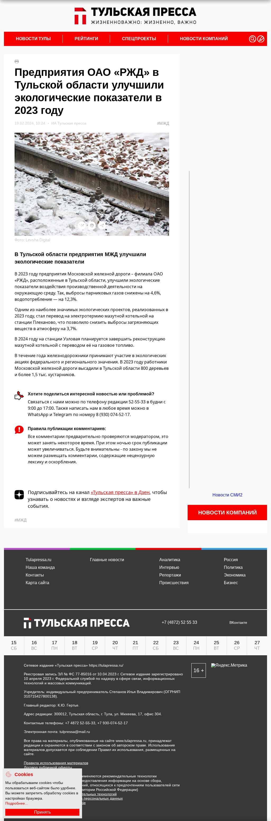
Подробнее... (16, 803)
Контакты (35, 575)
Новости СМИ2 (227, 495)
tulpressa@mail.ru (75, 732)
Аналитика (169, 559)
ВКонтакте (238, 623)
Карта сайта (37, 582)
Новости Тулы (33, 39)
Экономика (235, 575)
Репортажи (170, 575)
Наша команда (40, 567)
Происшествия (174, 582)
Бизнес (231, 582)
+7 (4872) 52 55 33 (179, 622)
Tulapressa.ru (38, 559)
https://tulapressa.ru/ (106, 665)
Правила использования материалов (56, 763)
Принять (42, 812)
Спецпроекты (139, 39)
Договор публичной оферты (48, 767)
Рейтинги (86, 39)
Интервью (169, 567)
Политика (233, 567)
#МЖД (163, 123)
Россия (231, 559)
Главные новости (107, 559)
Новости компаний (204, 39)
